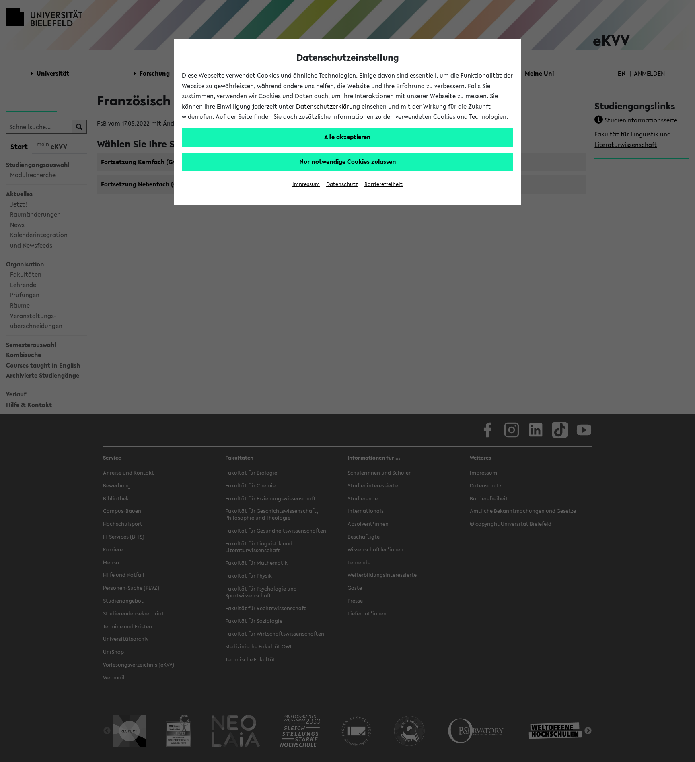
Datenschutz (342, 184)
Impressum (306, 184)
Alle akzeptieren (347, 136)
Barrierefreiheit (383, 184)
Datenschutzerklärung (328, 106)
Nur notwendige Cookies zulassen (347, 161)
